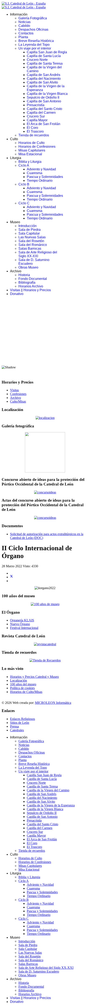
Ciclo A (23, 165)
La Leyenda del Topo (34, 44)
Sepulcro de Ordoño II (43, 97)
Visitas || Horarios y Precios (30, 290)
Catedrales (17, 730)
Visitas (14, 390)
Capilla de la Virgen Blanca (47, 93)
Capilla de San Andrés (43, 75)
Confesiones (18, 394)
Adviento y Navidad (41, 169)
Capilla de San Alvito (42, 82)
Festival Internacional (24, 628)
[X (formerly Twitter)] (11, 577)
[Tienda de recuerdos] (45, 644)
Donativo (16, 294)
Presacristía (35, 105)
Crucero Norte (37, 59)
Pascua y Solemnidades (45, 177)
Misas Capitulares (31, 150)
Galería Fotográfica (32, 18)
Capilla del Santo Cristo (44, 109)
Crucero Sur (36, 116)
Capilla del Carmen (41, 112)
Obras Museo (28, 267)
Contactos (25, 33)
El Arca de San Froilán (43, 124)
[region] (45, 337)
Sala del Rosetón (31, 241)
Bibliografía (26, 282)
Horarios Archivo (30, 286)
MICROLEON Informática (53, 702)
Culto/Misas (18, 401)
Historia (24, 275)
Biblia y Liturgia (29, 161)
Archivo (15, 397)
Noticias (24, 22)
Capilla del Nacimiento (44, 78)
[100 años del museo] (45, 604)
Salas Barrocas (29, 248)
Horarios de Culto (31, 143)
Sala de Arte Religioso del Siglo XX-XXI (37, 254)
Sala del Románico (32, 245)
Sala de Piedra (29, 229)
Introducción (27, 226)
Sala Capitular (29, 233)
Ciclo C (24, 203)
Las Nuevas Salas (32, 237)
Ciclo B (23, 184)
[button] (45, 351)
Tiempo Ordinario (40, 180)
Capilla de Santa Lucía (44, 56)
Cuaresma (34, 173)
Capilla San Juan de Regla (47, 52)
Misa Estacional (30, 154)
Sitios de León (19, 722)
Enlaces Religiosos (22, 719)
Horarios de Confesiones (36, 146)
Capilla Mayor (37, 120)
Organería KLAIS (22, 620)
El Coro (32, 127)
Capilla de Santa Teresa (45, 63)
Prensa (14, 726)
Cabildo (24, 25)
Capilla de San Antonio (44, 101)
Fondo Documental (32, 278)
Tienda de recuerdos (33, 135)
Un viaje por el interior (34, 48)
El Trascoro (35, 131)
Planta (23, 37)
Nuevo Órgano (20, 624)
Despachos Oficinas (33, 29)
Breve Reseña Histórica (36, 41)
